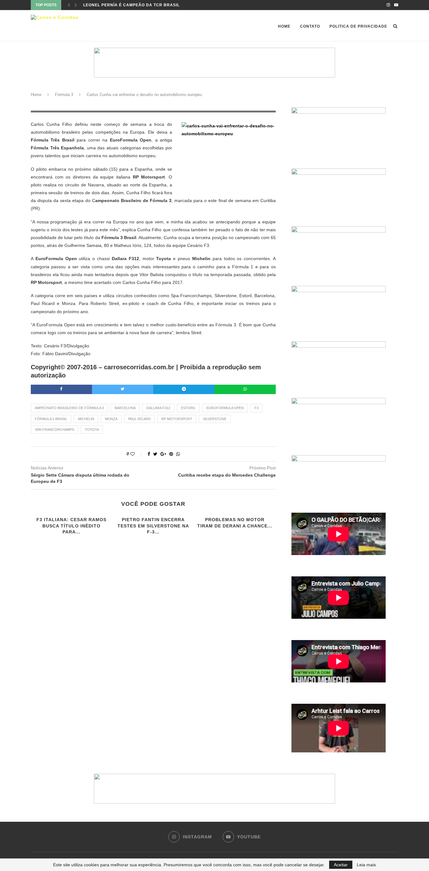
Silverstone (214, 419)
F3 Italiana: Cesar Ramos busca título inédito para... (71, 525)
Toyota (92, 429)
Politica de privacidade (358, 26)
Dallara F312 (158, 408)
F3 (256, 408)
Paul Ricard (139, 419)
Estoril (188, 408)
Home (284, 26)
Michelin (86, 419)
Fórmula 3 (64, 94)
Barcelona (125, 408)
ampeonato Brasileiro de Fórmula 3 (69, 408)
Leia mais (366, 865)
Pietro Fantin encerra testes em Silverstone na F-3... (153, 525)
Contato (310, 26)
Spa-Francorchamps (54, 429)
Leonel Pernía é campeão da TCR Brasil (131, 5)
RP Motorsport (176, 419)
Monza (111, 419)
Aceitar (341, 864)
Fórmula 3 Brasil (51, 419)
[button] (214, 62)
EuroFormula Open (225, 408)
